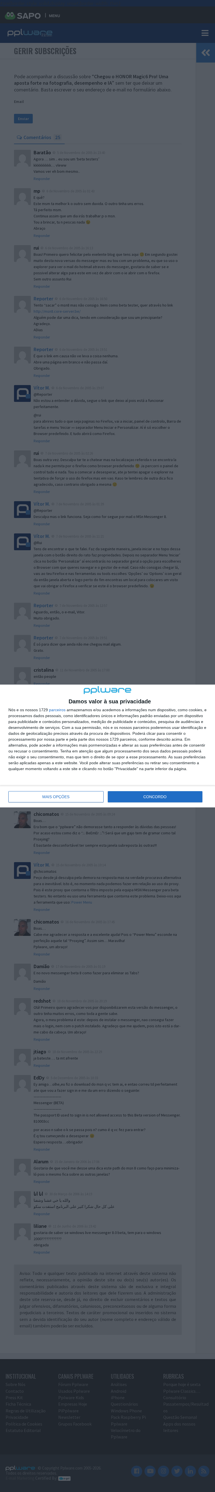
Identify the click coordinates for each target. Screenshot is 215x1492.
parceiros (57, 710)
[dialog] (107, 746)
